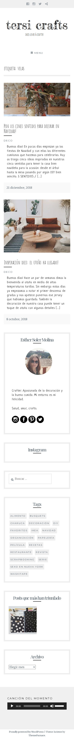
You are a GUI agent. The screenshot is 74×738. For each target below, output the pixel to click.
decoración (39, 523)
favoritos (18, 530)
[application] (37, 706)
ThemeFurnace (37, 735)
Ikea (34, 530)
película (17, 545)
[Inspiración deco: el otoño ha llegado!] (37, 251)
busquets (37, 515)
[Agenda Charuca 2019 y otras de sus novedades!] (23, 621)
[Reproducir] (12, 706)
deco (8, 140)
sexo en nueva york (26, 566)
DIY (55, 523)
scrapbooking (22, 559)
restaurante (21, 552)
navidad (49, 530)
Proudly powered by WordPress (26, 731)
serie (43, 559)
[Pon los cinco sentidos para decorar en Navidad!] (37, 115)
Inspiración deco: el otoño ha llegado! (31, 262)
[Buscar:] (30, 478)
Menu (38, 52)
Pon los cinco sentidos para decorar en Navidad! (31, 128)
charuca (17, 523)
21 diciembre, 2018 (19, 187)
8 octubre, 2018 (16, 319)
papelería (46, 537)
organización (22, 537)
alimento (18, 515)
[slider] (60, 705)
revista (42, 552)
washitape (19, 574)
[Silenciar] (52, 706)
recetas (36, 545)
